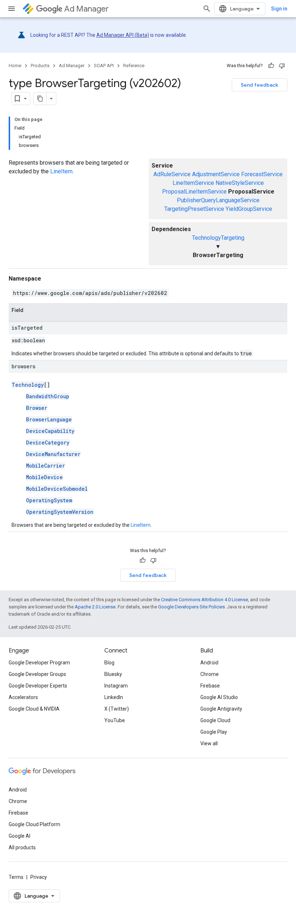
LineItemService (193, 182)
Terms (16, 877)
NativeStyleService (240, 182)
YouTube (114, 720)
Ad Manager (86, 9)
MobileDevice (44, 477)
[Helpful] (271, 65)
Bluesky (113, 674)
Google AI (19, 836)
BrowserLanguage (49, 419)
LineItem (61, 171)
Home (15, 65)
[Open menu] (11, 8)
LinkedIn (113, 697)
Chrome (209, 674)
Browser (36, 407)
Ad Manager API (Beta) (122, 35)
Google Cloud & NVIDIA (34, 709)
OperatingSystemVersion (59, 511)
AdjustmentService (216, 174)
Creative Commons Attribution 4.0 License (204, 599)
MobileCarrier (45, 465)
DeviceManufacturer (53, 454)
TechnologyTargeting (218, 237)
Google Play (213, 732)
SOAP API (104, 65)
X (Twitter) (116, 709)
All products (22, 847)
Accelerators (23, 697)
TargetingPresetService (194, 208)
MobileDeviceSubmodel (57, 488)
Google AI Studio (219, 697)
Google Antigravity (221, 709)
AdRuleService (172, 174)
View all (209, 743)
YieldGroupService (249, 208)
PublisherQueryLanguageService (218, 200)
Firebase (210, 686)
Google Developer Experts (38, 686)
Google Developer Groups (37, 674)
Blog (109, 662)
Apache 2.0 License (95, 606)
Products (40, 65)
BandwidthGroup (47, 396)
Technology (28, 384)
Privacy (38, 877)
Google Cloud (215, 720)
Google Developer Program (39, 662)
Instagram (116, 686)
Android (209, 662)
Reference (133, 65)
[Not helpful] (282, 65)
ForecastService (262, 174)
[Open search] (207, 8)
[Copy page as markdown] (40, 98)
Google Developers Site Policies (191, 606)
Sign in (279, 9)
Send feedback (259, 85)
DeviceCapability (50, 431)
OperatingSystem (49, 500)
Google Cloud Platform (34, 824)
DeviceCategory (47, 442)
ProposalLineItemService (194, 191)
